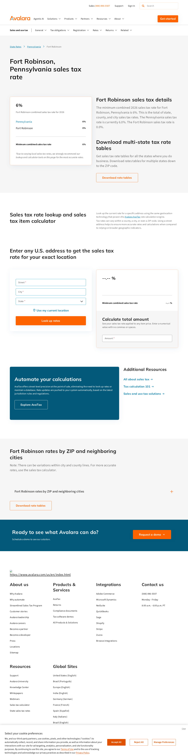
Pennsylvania (24, 122)
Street (21, 282)
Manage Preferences (164, 742)
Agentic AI (39, 18)
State (21, 301)
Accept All (116, 742)
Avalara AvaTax (132, 217)
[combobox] (51, 301)
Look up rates (51, 320)
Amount (109, 338)
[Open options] (81, 301)
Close (184, 728)
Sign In (131, 5)
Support (119, 5)
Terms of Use (67, 749)
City (20, 292)
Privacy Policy (82, 752)
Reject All (138, 742)
